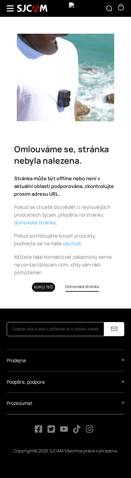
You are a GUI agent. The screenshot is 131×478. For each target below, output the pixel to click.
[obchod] (121, 8)
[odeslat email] (114, 329)
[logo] (32, 8)
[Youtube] (64, 431)
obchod (72, 243)
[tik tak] (77, 431)
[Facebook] (38, 431)
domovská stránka (34, 222)
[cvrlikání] (51, 431)
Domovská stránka (82, 286)
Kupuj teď (43, 287)
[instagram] (89, 431)
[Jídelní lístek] (10, 8)
